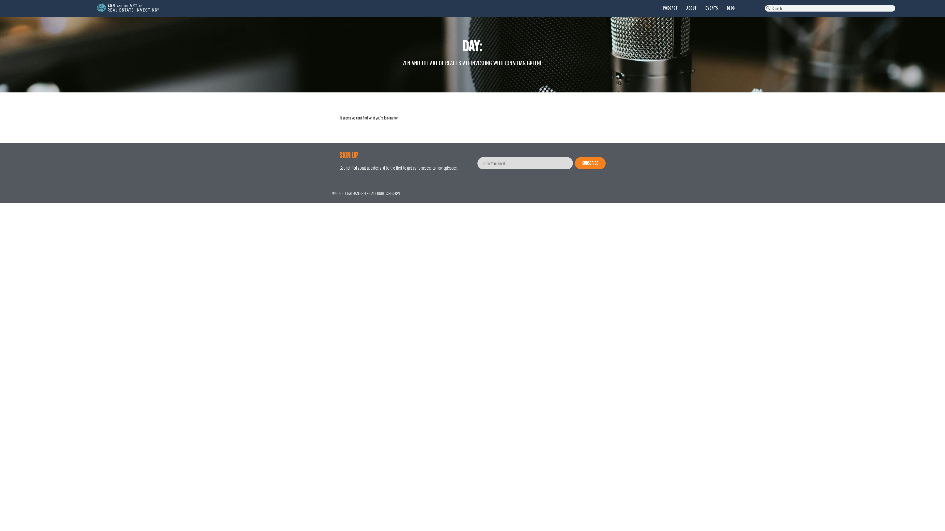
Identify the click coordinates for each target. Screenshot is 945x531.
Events (712, 8)
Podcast (670, 8)
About (691, 8)
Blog (731, 8)
